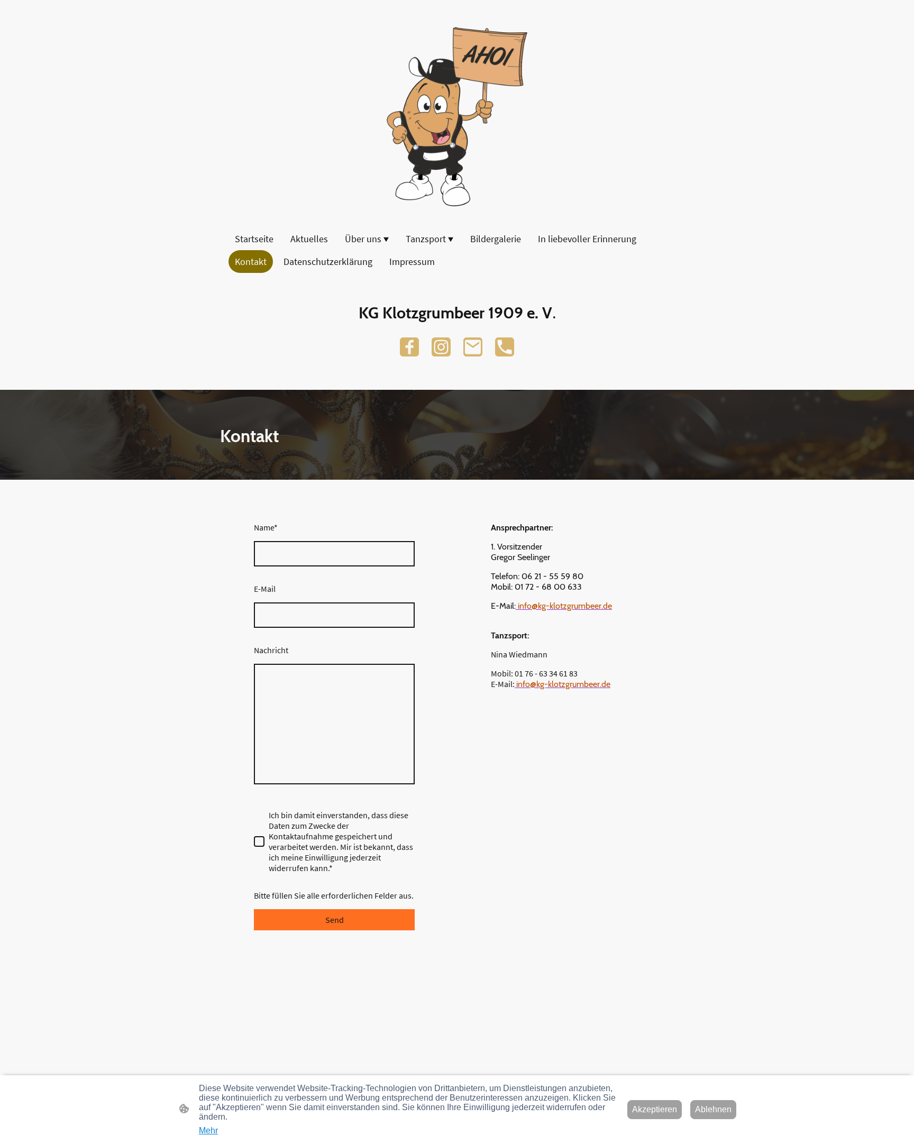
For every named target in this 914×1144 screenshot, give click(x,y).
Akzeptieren (654, 1109)
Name (266, 527)
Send (334, 919)
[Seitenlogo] (457, 116)
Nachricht (271, 650)
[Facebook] (409, 346)
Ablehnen (713, 1109)
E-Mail (265, 588)
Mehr (208, 1130)
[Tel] (504, 346)
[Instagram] (441, 346)
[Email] (472, 346)
